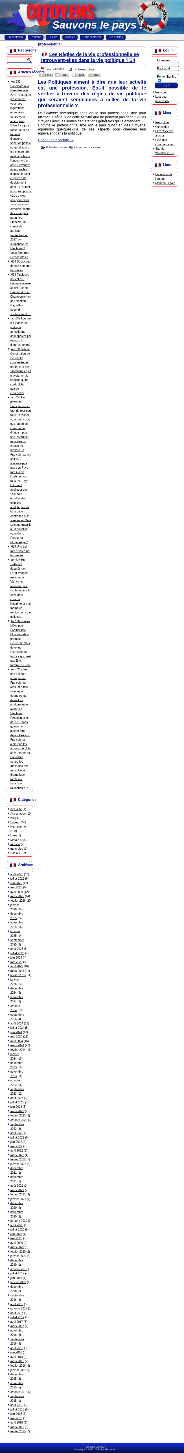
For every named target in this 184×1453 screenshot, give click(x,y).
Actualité (16, 809)
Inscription (162, 122)
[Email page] (78, 77)
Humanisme (18, 826)
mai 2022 (16, 1146)
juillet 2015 (17, 1409)
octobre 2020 (18, 1220)
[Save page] (46, 77)
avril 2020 (16, 1242)
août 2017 (16, 1313)
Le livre (52, 37)
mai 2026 (16, 887)
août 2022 (16, 1133)
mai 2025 (16, 962)
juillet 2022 (17, 1137)
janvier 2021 (18, 1199)
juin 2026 (16, 883)
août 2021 (16, 1185)
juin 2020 (16, 1234)
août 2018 (16, 1304)
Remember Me (166, 76)
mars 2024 (17, 1045)
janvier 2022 (18, 1164)
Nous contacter (92, 37)
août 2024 (16, 1023)
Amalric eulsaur (86, 69)
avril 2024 (16, 1041)
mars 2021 (17, 1190)
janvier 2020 (18, 1256)
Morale (14, 840)
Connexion (162, 126)
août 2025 (16, 948)
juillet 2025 (17, 953)
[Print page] (94, 77)
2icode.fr (100, 1446)
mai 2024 (16, 1036)
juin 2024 (16, 1032)
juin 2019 (16, 1278)
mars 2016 (17, 1361)
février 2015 (18, 1431)
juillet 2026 (17, 878)
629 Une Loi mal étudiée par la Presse (20, 551)
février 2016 (18, 1365)
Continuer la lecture (56, 140)
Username (163, 60)
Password (163, 68)
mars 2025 (17, 970)
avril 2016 (16, 1357)
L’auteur (36, 37)
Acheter (70, 37)
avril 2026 (16, 892)
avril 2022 (16, 1150)
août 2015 (16, 1405)
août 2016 (16, 1348)
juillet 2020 (17, 1229)
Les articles (116, 37)
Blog (13, 818)
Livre (13, 835)
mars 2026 (17, 896)
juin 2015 (16, 1413)
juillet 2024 (17, 1027)
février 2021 (18, 1194)
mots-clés (16, 848)
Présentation (15, 37)
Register (160, 92)
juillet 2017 (17, 1317)
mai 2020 (16, 1238)
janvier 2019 (18, 1282)
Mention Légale (165, 183)
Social (14, 853)
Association (18, 813)
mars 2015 (17, 1427)
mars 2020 (17, 1247)
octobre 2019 (18, 1269)
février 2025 (18, 975)
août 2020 (16, 1225)
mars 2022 (17, 1155)
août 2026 (16, 874)
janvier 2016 (18, 1370)
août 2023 (16, 1098)
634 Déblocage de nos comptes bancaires (20, 266)
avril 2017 (16, 1321)
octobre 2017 (18, 1308)
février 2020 (18, 1251)
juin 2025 (16, 957)
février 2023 (18, 1115)
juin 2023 (16, 1106)
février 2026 (18, 900)
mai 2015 (16, 1418)
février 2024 (18, 1049)
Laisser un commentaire (87, 147)
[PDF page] (62, 77)
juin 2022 (16, 1141)
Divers (14, 822)
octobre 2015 (18, 1392)
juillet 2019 (17, 1273)
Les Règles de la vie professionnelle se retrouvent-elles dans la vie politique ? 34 (90, 57)
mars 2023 (17, 1111)
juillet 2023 (17, 1102)
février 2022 (18, 1159)
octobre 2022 (18, 1120)
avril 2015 (16, 1422)
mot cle (15, 844)
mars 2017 (17, 1326)
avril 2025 (16, 966)
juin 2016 (16, 1352)
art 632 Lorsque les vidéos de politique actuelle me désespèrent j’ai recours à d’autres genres (20, 331)
